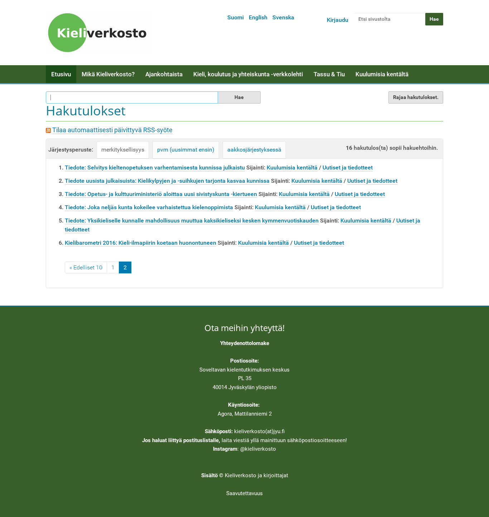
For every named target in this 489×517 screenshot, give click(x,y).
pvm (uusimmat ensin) (185, 149)
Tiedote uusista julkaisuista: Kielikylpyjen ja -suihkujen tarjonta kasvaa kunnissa (167, 180)
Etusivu (61, 74)
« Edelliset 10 (85, 267)
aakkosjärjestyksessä (254, 149)
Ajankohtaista (164, 74)
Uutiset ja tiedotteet (348, 167)
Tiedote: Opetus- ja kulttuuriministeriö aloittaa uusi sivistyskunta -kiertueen (161, 194)
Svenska (283, 17)
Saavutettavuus (244, 493)
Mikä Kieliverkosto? (108, 74)
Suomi (235, 17)
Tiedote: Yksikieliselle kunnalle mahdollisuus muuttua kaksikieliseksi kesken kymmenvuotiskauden (192, 220)
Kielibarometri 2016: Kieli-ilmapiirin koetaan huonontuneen (140, 242)
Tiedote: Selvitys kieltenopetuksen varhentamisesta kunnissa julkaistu (155, 167)
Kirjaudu (337, 19)
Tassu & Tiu (329, 74)
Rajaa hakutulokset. (416, 97)
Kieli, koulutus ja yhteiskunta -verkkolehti (248, 74)
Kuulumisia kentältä (381, 74)
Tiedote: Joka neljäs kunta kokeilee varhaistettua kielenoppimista (149, 207)
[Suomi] (99, 32)
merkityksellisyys (122, 149)
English (258, 17)
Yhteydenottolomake (244, 343)
